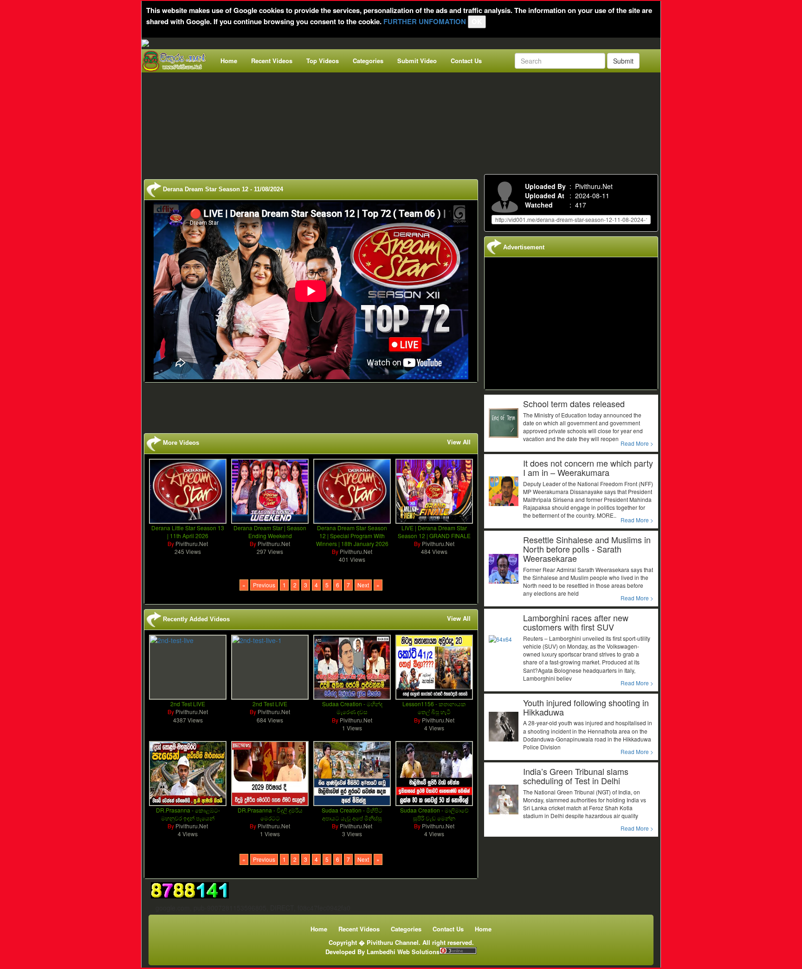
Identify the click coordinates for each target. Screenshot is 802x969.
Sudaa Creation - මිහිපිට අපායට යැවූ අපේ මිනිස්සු (352, 814)
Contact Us (466, 60)
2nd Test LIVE (187, 704)
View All (459, 442)
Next (363, 585)
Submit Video (417, 60)
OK (477, 21)
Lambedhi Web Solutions (403, 951)
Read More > (637, 443)
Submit (623, 60)
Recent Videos (271, 60)
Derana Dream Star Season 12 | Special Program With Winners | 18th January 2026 (352, 535)
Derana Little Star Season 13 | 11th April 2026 (187, 532)
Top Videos (322, 60)
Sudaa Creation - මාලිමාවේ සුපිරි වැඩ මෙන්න (434, 814)
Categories (368, 60)
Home (228, 60)
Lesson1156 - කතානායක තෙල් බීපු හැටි (434, 707)
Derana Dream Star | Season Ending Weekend (269, 532)
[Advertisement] (404, 121)
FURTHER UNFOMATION (424, 21)
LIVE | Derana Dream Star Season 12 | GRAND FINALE (434, 532)
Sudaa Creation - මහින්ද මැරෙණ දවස (352, 707)
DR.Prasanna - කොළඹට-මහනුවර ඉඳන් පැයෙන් (188, 814)
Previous (264, 585)
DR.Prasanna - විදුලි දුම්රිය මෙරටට (270, 814)
